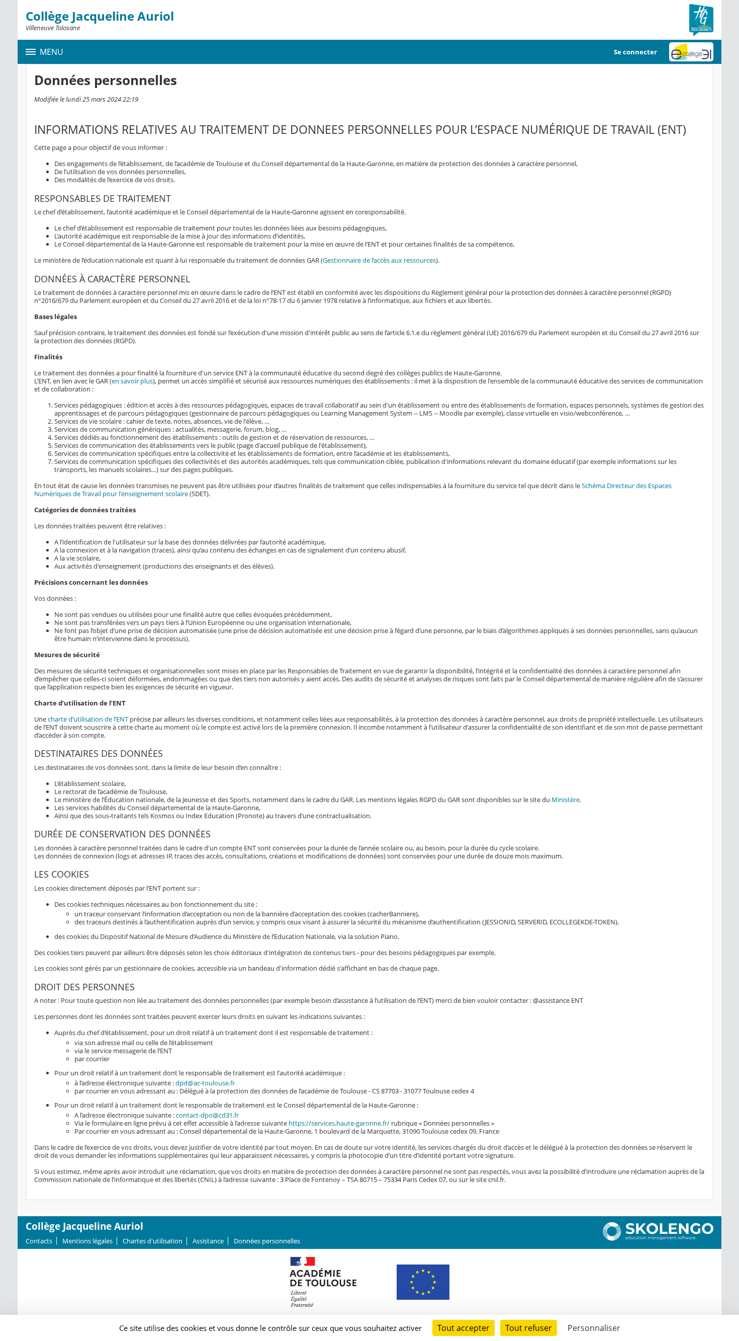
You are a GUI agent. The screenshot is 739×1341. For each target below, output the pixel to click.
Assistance (208, 1241)
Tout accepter (463, 1327)
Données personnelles (267, 1241)
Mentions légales (87, 1241)
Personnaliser (594, 1327)
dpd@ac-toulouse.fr (205, 1082)
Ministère (565, 799)
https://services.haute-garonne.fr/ (339, 1123)
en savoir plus (132, 380)
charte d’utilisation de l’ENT (88, 719)
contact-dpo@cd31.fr (207, 1115)
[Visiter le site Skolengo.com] (658, 1238)
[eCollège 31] (691, 52)
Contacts (39, 1241)
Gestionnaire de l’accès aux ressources (379, 260)
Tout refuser (528, 1327)
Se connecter (635, 51)
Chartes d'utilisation (152, 1241)
